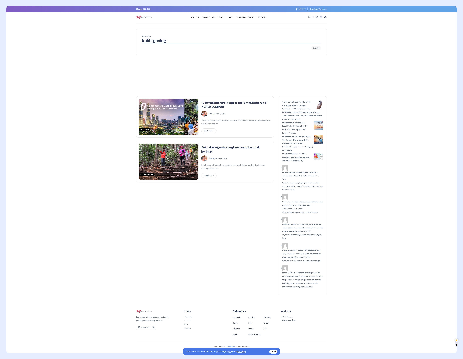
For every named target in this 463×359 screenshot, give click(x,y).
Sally (284, 202)
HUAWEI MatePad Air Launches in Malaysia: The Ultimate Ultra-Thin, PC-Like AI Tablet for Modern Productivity (302, 115)
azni (210, 114)
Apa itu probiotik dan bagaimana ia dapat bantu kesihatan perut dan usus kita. (302, 227)
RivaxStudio (231, 346)
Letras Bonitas (288, 172)
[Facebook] (312, 17)
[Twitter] (316, 17)
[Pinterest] (325, 17)
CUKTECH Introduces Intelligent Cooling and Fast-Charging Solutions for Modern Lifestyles (296, 105)
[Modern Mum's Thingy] (144, 17)
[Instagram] (321, 17)
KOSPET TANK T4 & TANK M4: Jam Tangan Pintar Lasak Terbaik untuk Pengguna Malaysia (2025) (301, 253)
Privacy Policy (229, 352)
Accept (273, 352)
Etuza (284, 250)
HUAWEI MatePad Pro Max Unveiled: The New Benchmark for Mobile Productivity (295, 157)
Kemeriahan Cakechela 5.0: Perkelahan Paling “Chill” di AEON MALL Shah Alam (302, 205)
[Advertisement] (231, 78)
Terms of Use (241, 352)
